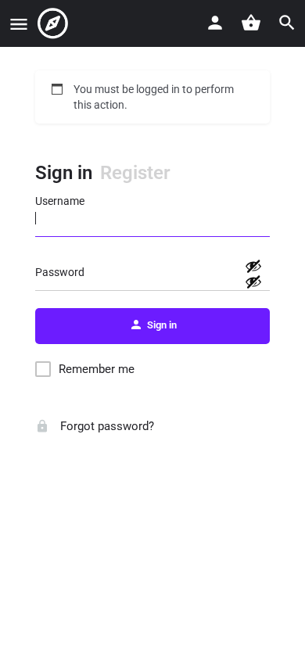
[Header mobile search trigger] (287, 23)
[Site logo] (55, 23)
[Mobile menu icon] (19, 24)
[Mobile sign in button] (215, 23)
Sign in (63, 173)
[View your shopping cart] (251, 23)
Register (135, 173)
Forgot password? (105, 426)
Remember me (97, 369)
